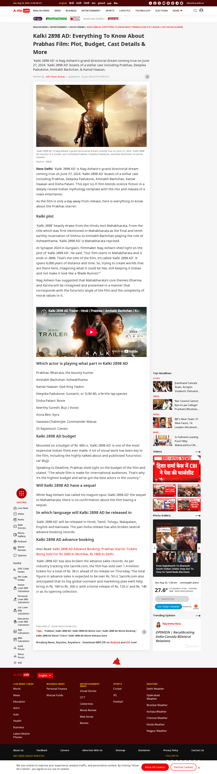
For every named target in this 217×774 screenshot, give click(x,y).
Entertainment (91, 10)
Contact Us (197, 750)
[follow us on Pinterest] (173, 3)
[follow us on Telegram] (177, 3)
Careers (64, 750)
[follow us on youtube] (164, 3)
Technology (142, 10)
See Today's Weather (168, 606)
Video (21, 513)
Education (19, 701)
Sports (110, 10)
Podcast (22, 541)
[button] (21, 496)
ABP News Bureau (55, 76)
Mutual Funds (55, 695)
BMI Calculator (23, 639)
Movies (84, 723)
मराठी (78, 3)
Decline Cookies (183, 767)
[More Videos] (198, 452)
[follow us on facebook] (155, 3)
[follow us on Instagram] (168, 3)
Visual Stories (88, 691)
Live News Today (23, 684)
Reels (21, 519)
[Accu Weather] (196, 606)
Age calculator (23, 631)
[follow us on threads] (159, 3)
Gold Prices (21, 648)
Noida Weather (156, 724)
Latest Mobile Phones (21, 735)
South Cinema (77, 27)
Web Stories (22, 526)
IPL (115, 695)
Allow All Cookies (155, 767)
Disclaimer (144, 750)
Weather (152, 684)
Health (17, 721)
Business (71, 10)
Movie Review (22, 548)
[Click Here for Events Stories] (113, 18)
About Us (18, 750)
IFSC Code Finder (23, 570)
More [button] (176, 10)
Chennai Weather (157, 718)
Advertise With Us (92, 750)
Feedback (42, 750)
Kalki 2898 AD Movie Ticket (51, 635)
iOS (128, 642)
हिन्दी (71, 3)
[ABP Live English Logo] (21, 11)
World (16, 688)
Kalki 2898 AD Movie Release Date (88, 635)
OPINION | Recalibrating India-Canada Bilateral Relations (175, 636)
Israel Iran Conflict (94, 19)
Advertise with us (195, 3)
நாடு (109, 3)
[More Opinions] (198, 615)
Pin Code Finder (22, 578)
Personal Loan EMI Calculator (23, 599)
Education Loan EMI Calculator (23, 621)
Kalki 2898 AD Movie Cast (87, 630)
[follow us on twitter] (150, 3)
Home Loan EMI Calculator (23, 587)
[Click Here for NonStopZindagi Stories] (56, 18)
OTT (82, 697)
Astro (16, 708)
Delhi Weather (155, 688)
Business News (56, 684)
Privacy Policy (170, 750)
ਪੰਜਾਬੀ (86, 3)
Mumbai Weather (157, 705)
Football (118, 701)
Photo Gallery (22, 535)
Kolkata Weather (157, 711)
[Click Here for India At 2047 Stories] (38, 19)
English (63, 3)
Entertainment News (90, 685)
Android (115, 642)
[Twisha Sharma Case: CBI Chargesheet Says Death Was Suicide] (177, 468)
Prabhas (49, 630)
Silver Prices (21, 656)
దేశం (116, 3)
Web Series (86, 716)
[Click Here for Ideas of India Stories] (75, 19)
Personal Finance (57, 688)
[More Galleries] (198, 515)
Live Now (23, 508)
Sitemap (120, 750)
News (57, 10)
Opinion (22, 555)
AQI (20, 662)
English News (41, 10)
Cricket (117, 688)
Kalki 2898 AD (63, 630)
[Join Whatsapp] (181, 3)
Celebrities (86, 704)
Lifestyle (124, 10)
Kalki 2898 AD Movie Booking (119, 630)
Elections (162, 10)
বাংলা (93, 3)
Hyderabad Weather (153, 696)
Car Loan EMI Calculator (23, 610)
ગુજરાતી (101, 3)
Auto (16, 714)
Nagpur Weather (157, 731)
